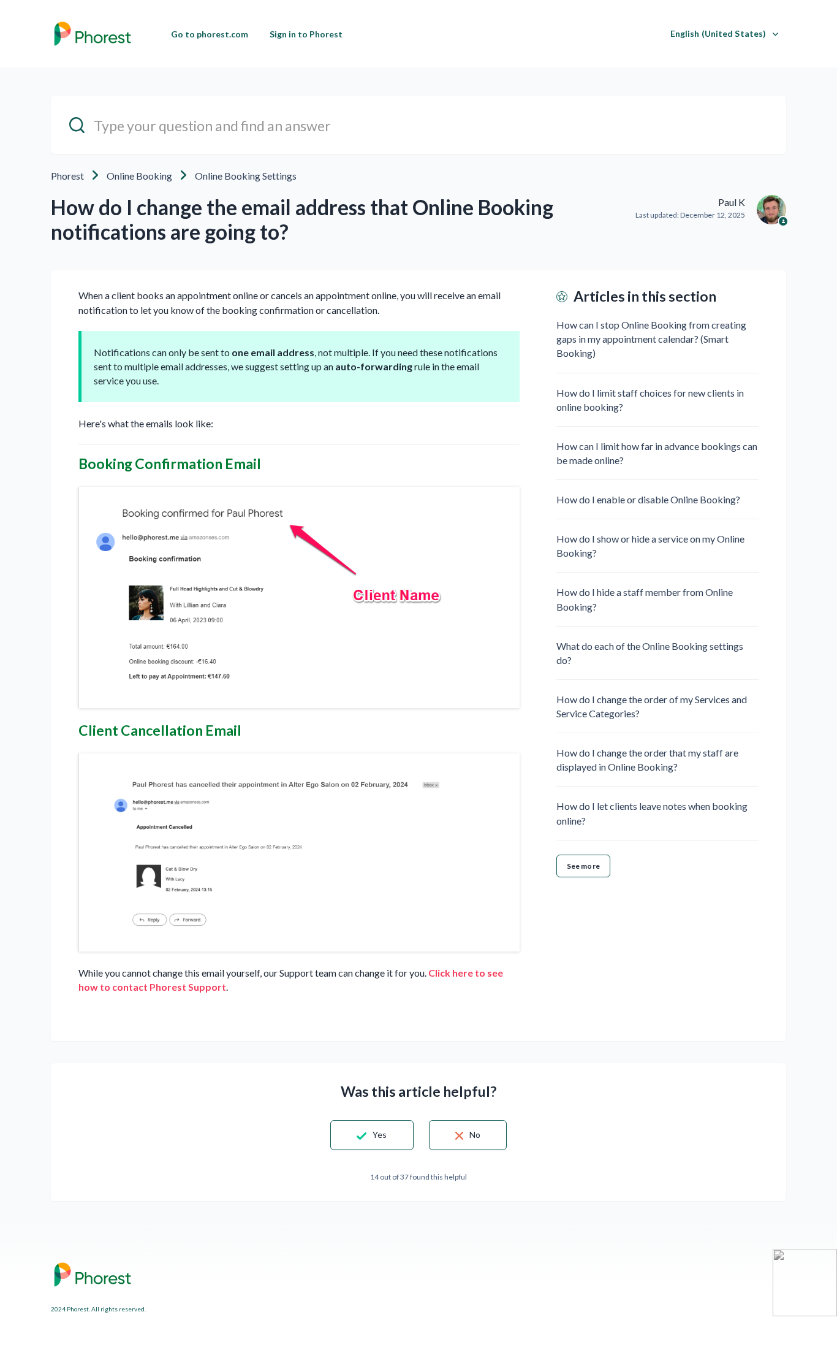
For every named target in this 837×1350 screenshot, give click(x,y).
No (474, 1134)
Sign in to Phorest (306, 34)
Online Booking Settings (246, 175)
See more (583, 866)
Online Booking (139, 175)
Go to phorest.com (209, 34)
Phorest (67, 175)
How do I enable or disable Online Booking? (648, 499)
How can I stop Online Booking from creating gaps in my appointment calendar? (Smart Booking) (651, 339)
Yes (380, 1134)
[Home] (92, 33)
